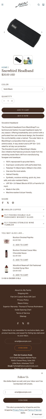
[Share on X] (7, 203)
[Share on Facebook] (2, 203)
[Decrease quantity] (4, 101)
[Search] (38, 4)
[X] (23, 323)
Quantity (7, 96)
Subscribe (23, 348)
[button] (4, 32)
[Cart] (43, 4)
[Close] (42, 373)
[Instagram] (28, 323)
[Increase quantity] (12, 101)
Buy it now (23, 116)
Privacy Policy (18, 410)
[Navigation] (2, 4)
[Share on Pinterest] (13, 203)
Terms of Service (34, 410)
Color (5, 84)
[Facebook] (18, 323)
